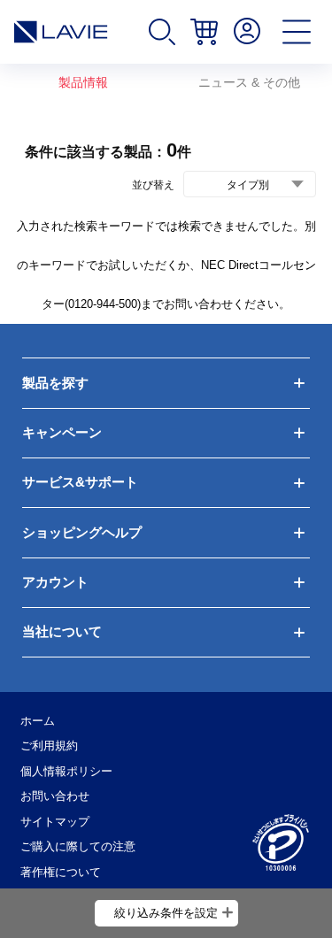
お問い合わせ (54, 796)
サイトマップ (54, 821)
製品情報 (83, 82)
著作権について (60, 872)
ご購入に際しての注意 (77, 846)
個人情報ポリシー (66, 771)
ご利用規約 (49, 745)
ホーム (37, 720)
